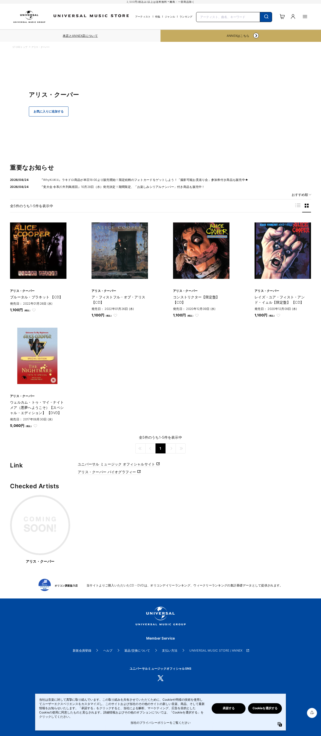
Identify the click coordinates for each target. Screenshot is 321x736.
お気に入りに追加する (49, 111)
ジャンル (170, 16)
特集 (157, 16)
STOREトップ (20, 47)
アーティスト (143, 16)
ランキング (186, 16)
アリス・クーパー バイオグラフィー (107, 472)
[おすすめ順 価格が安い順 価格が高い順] (299, 194)
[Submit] (266, 17)
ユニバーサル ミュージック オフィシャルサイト (117, 464)
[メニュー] (304, 16)
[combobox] (234, 17)
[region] (80, 36)
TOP (312, 713)
